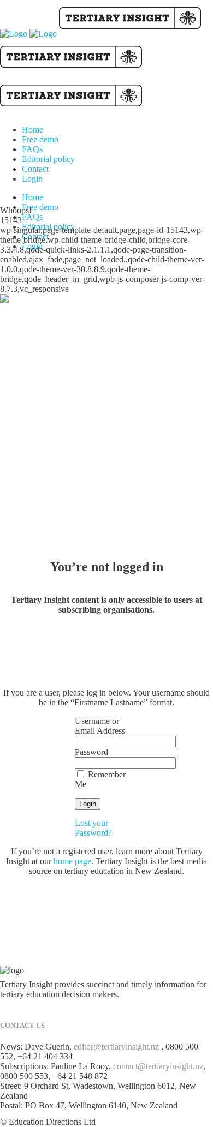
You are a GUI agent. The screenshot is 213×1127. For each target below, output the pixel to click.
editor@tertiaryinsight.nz (116, 1046)
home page (72, 861)
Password (91, 752)
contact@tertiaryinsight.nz (158, 1066)
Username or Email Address (100, 725)
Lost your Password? (93, 827)
